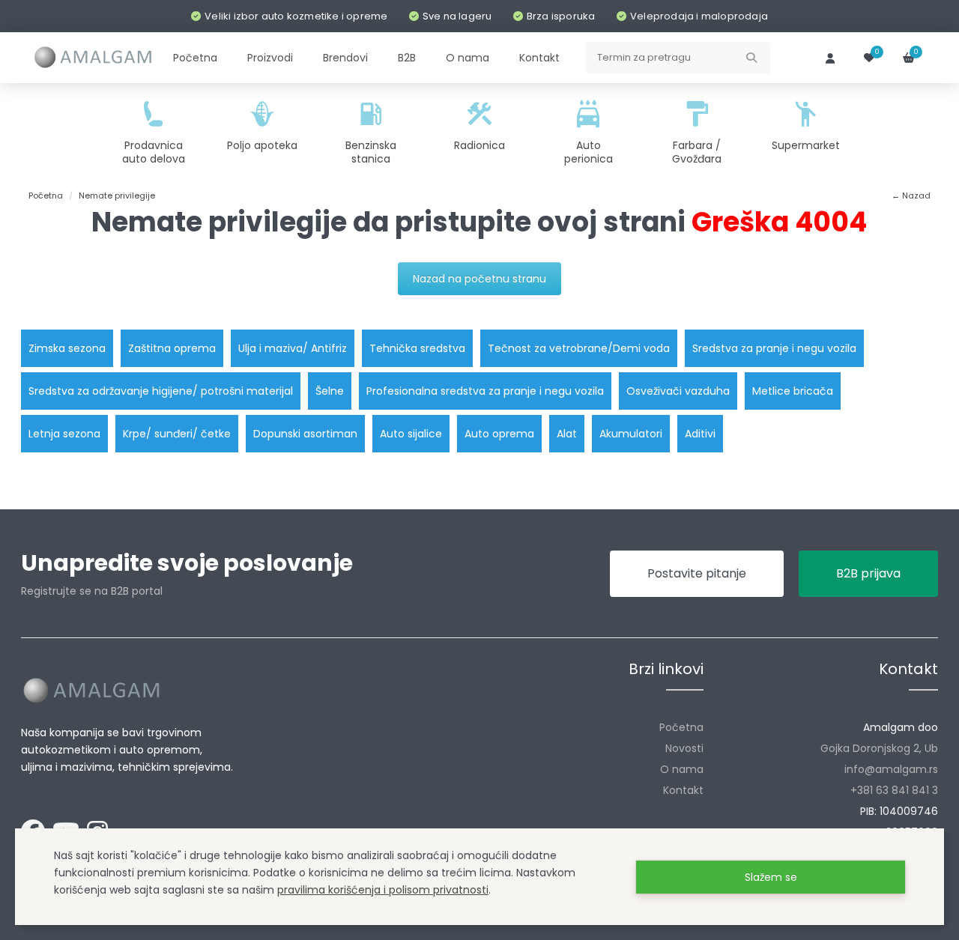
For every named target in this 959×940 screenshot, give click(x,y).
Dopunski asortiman (305, 433)
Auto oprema (499, 433)
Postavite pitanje (696, 573)
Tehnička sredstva (417, 348)
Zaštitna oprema (172, 348)
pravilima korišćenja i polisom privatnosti (382, 889)
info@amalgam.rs (891, 769)
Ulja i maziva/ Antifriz (292, 348)
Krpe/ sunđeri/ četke (177, 433)
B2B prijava (868, 573)
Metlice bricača (792, 390)
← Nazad (911, 195)
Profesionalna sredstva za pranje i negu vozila (485, 390)
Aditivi (700, 433)
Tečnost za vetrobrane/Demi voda (579, 348)
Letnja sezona (64, 433)
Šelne (329, 390)
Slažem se (771, 877)
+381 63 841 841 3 (894, 790)
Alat (567, 433)
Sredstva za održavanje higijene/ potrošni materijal (160, 390)
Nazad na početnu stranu (479, 278)
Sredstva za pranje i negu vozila (774, 348)
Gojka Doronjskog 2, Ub (879, 748)
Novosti (684, 748)
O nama (682, 769)
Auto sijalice (411, 433)
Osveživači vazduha (678, 390)
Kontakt (683, 790)
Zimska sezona (67, 348)
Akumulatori (630, 433)
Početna (681, 727)
